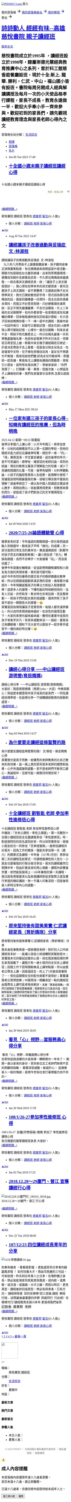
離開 (21, 1496)
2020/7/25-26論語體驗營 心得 (36, 532)
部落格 (13, 146)
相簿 (12, 141)
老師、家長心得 (55, 192)
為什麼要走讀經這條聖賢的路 (37, 742)
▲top (4, 229)
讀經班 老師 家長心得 (38, 223)
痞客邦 (37, 216)
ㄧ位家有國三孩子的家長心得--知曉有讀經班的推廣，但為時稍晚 (38, 425)
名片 (12, 150)
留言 (45, 216)
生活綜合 (31, 134)
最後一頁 (20, 1336)
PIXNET (17, 1449)
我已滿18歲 (9, 1496)
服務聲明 (39, 1453)
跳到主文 (7, 46)
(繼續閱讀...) (9, 209)
